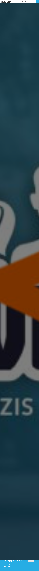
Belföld (22, 1)
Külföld (25, 1)
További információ (7, 566)
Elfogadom (25, 561)
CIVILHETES (6, 2)
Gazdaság (28, 1)
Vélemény (32, 1)
